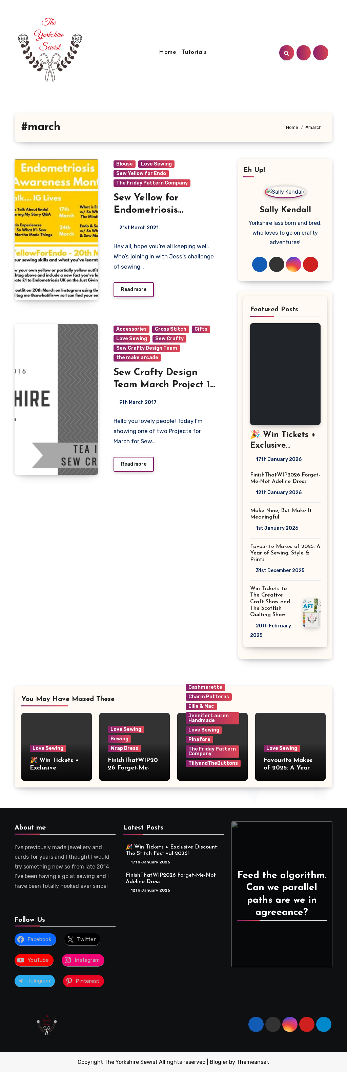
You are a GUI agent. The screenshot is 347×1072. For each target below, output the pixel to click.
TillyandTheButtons (213, 763)
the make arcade (137, 357)
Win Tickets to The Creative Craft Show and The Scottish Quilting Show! (270, 602)
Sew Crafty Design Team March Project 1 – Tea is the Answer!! (162, 385)
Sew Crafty (169, 339)
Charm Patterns (208, 697)
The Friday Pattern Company (152, 183)
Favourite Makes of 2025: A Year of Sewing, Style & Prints (285, 553)
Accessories (131, 329)
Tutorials (194, 53)
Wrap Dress (124, 748)
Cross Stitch (170, 329)
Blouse (124, 164)
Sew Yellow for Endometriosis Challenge (146, 210)
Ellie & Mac (201, 706)
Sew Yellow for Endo (141, 173)
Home (167, 53)
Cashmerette (205, 687)
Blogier (219, 1062)
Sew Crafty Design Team (146, 348)
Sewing (119, 739)
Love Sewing (156, 164)
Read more (133, 289)
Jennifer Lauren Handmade (208, 718)
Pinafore (199, 739)
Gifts (201, 329)
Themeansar (252, 1062)
